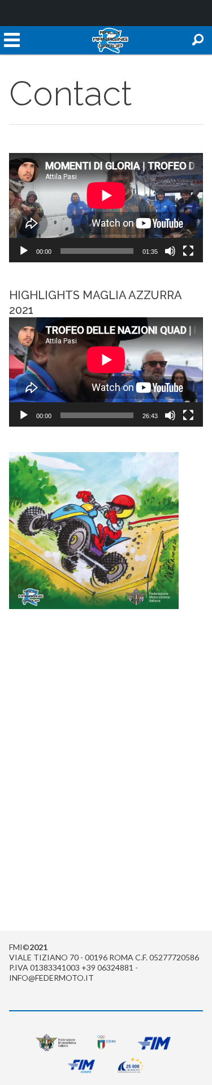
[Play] (23, 251)
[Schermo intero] (188, 251)
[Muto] (170, 251)
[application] (106, 207)
